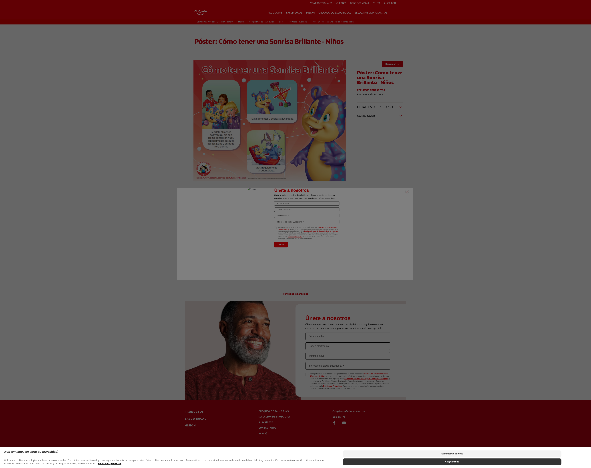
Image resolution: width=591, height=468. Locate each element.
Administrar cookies (452, 453)
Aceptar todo (452, 461)
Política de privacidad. (109, 463)
